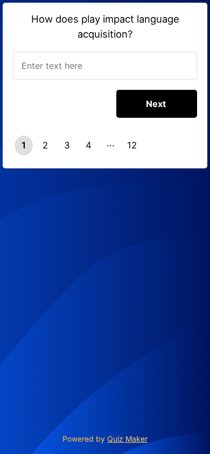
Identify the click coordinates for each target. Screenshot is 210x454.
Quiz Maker (127, 438)
